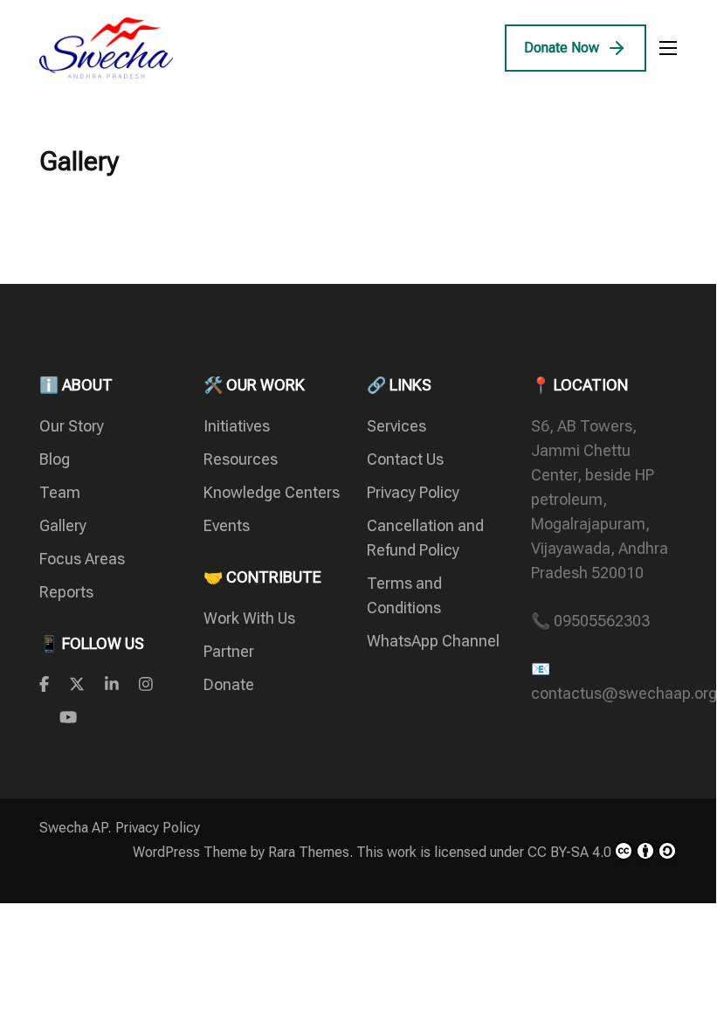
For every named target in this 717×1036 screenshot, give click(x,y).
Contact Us (405, 459)
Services (396, 426)
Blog (54, 459)
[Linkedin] (112, 684)
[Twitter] (77, 684)
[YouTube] (68, 717)
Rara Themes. (310, 852)
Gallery (62, 525)
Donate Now (561, 47)
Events (226, 525)
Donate (228, 684)
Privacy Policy (413, 492)
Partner (228, 651)
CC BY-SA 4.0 (569, 852)
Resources (240, 459)
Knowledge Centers (271, 492)
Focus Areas (82, 558)
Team (59, 492)
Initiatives (236, 426)
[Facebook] (44, 684)
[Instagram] (146, 684)
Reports (66, 592)
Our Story (71, 426)
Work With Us (249, 618)
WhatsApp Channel (433, 641)
